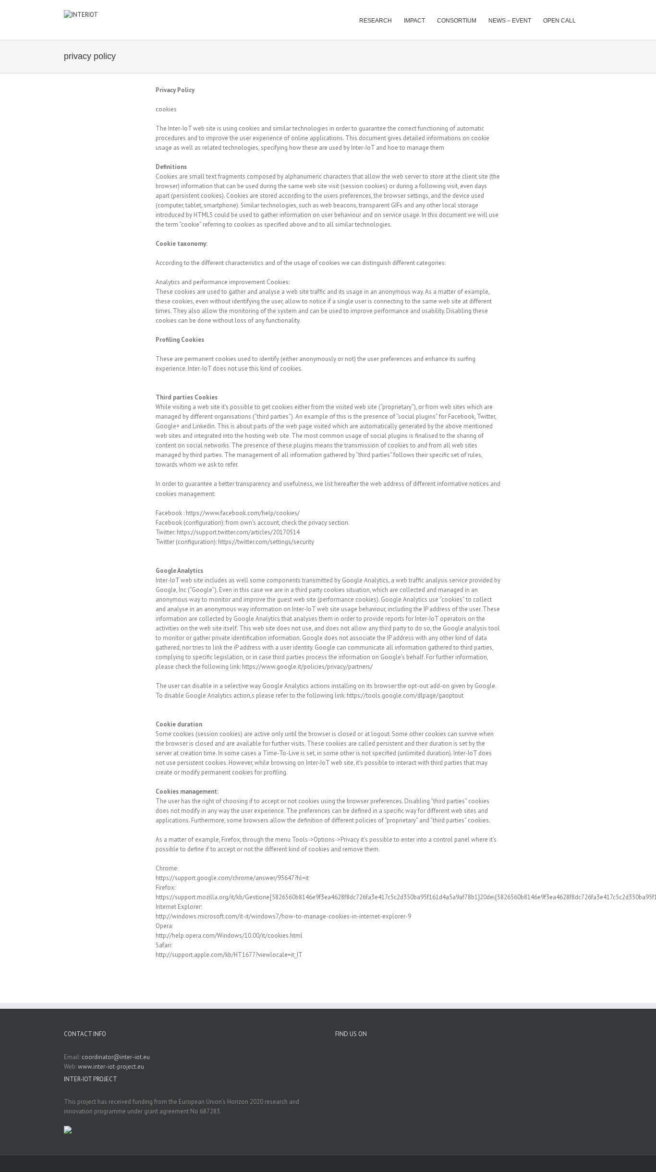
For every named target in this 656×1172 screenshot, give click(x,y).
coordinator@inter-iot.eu (116, 1057)
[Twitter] (470, 1057)
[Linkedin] (458, 1057)
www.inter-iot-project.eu (111, 1067)
